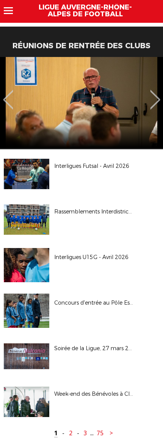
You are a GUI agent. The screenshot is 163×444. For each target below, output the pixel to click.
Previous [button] (8, 94)
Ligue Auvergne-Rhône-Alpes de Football (85, 10)
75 (100, 433)
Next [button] (155, 94)
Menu (12, 10)
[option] (81, 102)
